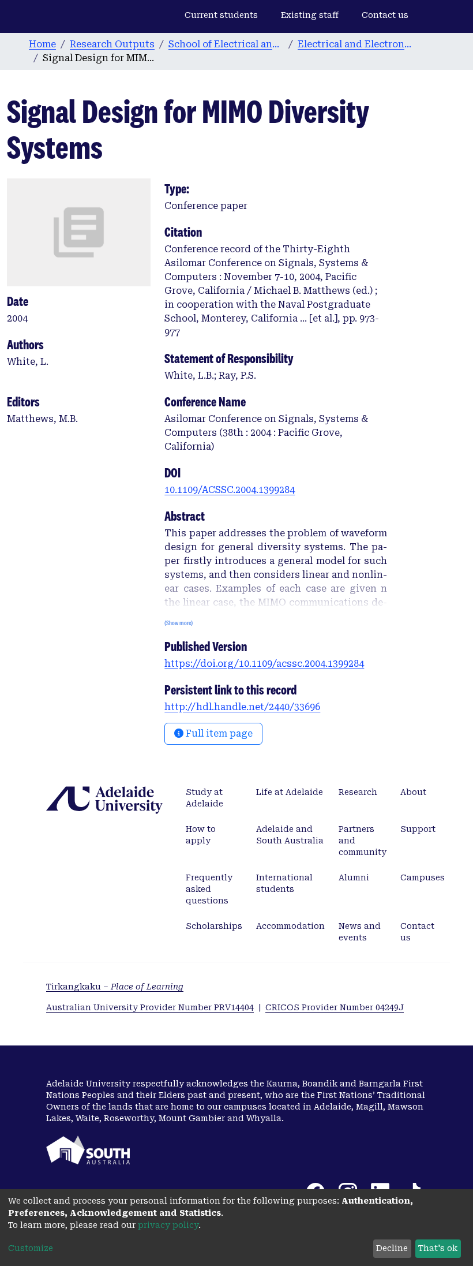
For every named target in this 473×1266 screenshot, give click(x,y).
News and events (360, 931)
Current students (221, 15)
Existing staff (310, 15)
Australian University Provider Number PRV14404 (150, 1007)
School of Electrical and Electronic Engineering (226, 44)
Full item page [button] (218, 733)
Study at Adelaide (204, 797)
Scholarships (214, 926)
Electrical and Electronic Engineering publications (355, 44)
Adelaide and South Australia (290, 834)
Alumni (354, 877)
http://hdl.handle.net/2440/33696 (242, 706)
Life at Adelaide (289, 792)
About (413, 792)
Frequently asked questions (209, 889)
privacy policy (168, 1225)
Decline (392, 1248)
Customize (30, 1248)
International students (284, 883)
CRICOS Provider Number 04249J (334, 1007)
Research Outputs (112, 44)
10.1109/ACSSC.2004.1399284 (229, 489)
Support (418, 829)
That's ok (437, 1248)
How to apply (201, 834)
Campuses (422, 877)
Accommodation (290, 926)
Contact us (385, 15)
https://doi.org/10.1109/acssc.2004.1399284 (264, 663)
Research (358, 792)
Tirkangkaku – (114, 986)
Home (42, 44)
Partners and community (362, 840)
